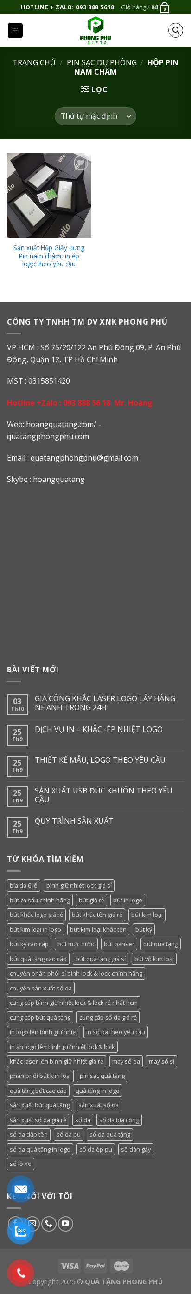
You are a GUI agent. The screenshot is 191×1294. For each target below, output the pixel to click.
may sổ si (161, 1061)
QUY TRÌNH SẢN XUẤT (74, 821)
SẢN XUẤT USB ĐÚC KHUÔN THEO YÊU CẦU (103, 795)
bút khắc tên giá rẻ (97, 914)
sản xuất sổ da (98, 1105)
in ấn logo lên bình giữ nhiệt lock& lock (62, 1047)
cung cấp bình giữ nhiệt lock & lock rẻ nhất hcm (74, 1002)
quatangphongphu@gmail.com (84, 458)
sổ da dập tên (29, 1134)
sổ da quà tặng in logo (40, 1149)
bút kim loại (147, 914)
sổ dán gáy (136, 1149)
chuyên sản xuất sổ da (41, 988)
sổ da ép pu (95, 1149)
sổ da (82, 1120)
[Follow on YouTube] (65, 1224)
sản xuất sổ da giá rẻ (38, 1120)
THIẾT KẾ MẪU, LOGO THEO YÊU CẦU (100, 760)
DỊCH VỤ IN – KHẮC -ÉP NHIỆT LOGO (99, 729)
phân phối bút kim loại (40, 1075)
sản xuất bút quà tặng (40, 1105)
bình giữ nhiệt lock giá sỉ (79, 885)
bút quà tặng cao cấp (38, 959)
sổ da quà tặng (109, 1134)
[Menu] (15, 30)
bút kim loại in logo (35, 929)
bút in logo (127, 900)
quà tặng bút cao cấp (38, 1090)
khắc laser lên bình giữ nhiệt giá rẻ (56, 1061)
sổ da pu (69, 1134)
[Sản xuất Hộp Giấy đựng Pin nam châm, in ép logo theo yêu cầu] (49, 195)
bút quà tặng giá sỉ (101, 959)
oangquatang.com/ (63, 424)
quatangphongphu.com (48, 436)
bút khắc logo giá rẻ (36, 914)
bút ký (143, 929)
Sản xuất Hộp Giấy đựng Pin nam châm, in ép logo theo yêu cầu (48, 256)
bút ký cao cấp (29, 944)
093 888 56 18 (86, 403)
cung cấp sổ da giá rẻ (108, 1017)
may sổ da (126, 1061)
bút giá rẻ (91, 900)
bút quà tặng (160, 944)
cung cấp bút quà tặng (40, 1017)
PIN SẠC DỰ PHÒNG (102, 62)
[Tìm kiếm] (175, 30)
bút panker (119, 944)
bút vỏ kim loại (154, 959)
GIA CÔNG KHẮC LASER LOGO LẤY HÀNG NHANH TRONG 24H (105, 703)
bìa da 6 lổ (24, 885)
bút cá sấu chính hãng (40, 900)
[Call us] (49, 1224)
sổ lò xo (21, 1163)
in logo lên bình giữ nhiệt (43, 1032)
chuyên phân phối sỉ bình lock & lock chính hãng (76, 973)
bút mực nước (76, 944)
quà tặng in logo (98, 1090)
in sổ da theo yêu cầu (115, 1032)
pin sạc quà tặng (102, 1075)
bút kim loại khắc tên (98, 929)
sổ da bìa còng (119, 1120)
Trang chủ (34, 62)
